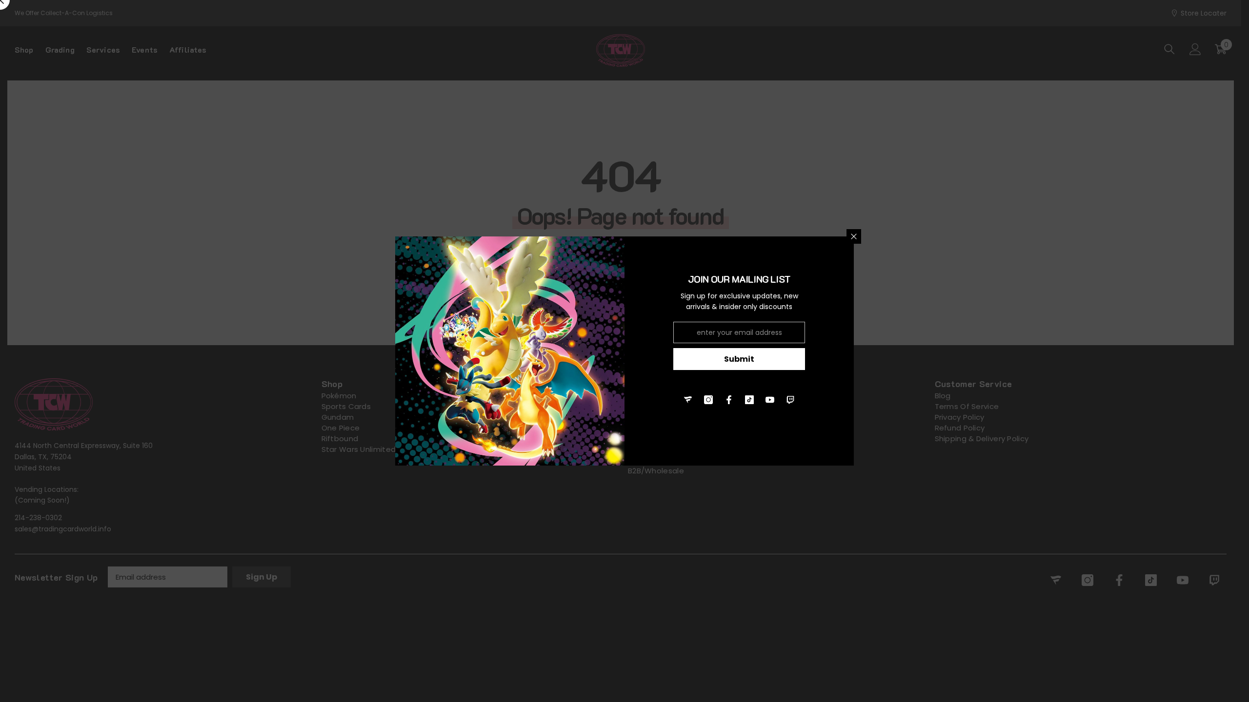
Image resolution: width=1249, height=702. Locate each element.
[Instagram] (708, 400)
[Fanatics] (688, 400)
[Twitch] (790, 400)
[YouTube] (770, 400)
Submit (739, 359)
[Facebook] (729, 400)
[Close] (853, 236)
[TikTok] (749, 400)
